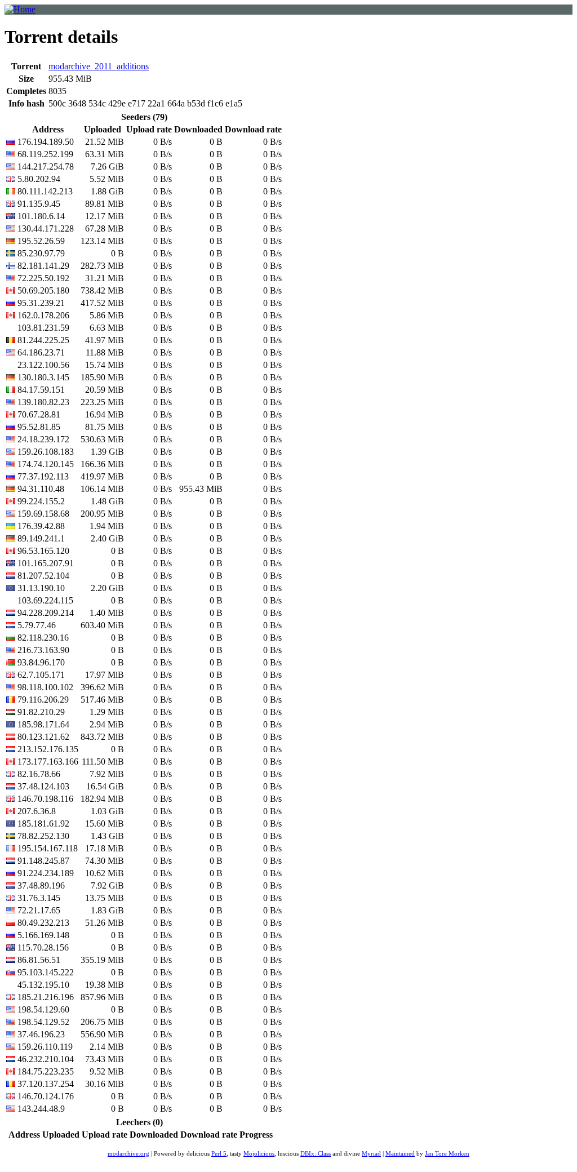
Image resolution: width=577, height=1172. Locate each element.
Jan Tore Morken (447, 1154)
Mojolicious (258, 1154)
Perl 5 (219, 1154)
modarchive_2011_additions (98, 66)
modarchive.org (128, 1154)
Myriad (371, 1154)
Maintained (400, 1154)
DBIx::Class (315, 1154)
